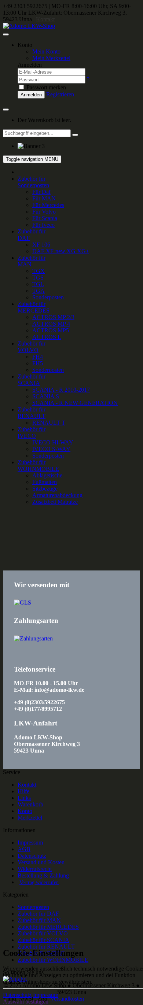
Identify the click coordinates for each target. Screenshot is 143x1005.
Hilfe (23, 791)
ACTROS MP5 (50, 330)
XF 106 (41, 244)
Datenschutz (32, 856)
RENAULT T (48, 423)
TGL (38, 284)
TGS (38, 277)
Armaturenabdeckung (57, 495)
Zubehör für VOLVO (31, 346)
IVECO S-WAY (51, 449)
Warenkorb (30, 804)
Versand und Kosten (41, 862)
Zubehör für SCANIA (31, 379)
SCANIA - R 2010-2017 (61, 390)
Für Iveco (43, 225)
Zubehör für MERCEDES (34, 307)
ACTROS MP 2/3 (53, 317)
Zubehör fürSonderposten (33, 181)
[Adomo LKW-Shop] (29, 26)
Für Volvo (44, 211)
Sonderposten (48, 297)
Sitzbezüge (45, 488)
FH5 (37, 363)
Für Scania (44, 218)
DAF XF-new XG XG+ (60, 251)
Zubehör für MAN (39, 920)
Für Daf (41, 192)
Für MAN (44, 198)
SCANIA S (45, 396)
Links (24, 798)
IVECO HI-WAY (52, 442)
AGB (24, 849)
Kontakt (45, 19)
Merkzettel (30, 817)
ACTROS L (46, 337)
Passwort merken (45, 87)
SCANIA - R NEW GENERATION (75, 403)
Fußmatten (44, 482)
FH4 (37, 357)
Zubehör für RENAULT (31, 412)
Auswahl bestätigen (25, 1001)
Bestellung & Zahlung (43, 875)
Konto (25, 811)
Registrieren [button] (60, 94)
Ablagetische (47, 475)
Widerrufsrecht (35, 869)
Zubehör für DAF (38, 913)
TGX (38, 271)
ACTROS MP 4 (51, 324)
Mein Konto (46, 51)
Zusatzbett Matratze (55, 502)
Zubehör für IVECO (31, 432)
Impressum (30, 842)
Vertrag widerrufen (39, 882)
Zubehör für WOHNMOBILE (38, 465)
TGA (38, 291)
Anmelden (31, 94)
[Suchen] (75, 135)
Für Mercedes (48, 205)
